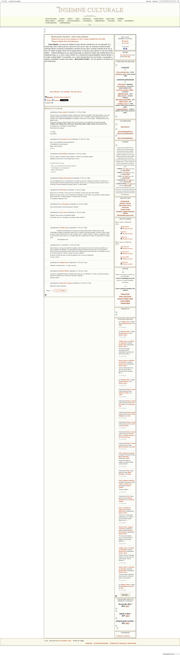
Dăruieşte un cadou (127, 228)
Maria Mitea (125, 426)
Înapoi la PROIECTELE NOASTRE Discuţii (65, 41)
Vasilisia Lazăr (64, 228)
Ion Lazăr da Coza (63, 39)
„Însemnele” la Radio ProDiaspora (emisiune (125, 212)
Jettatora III (122, 345)
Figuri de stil (125, 207)
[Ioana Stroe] (117, 235)
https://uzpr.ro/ (125, 127)
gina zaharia (63, 112)
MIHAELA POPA (123, 94)
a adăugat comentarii (128, 453)
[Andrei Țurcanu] (117, 249)
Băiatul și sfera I (127, 323)
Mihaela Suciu (64, 262)
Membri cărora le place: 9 (62, 97)
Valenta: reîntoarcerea (125, 484)
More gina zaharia (76, 92)
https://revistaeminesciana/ (125, 138)
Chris (120, 325)
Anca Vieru (63, 212)
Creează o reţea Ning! (14, 1)
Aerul (133, 424)
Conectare (155, 1)
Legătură (51, 112)
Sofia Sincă (63, 190)
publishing (67, 92)
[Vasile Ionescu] (117, 265)
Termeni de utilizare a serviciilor (123, 643)
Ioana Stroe (123, 232)
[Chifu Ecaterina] (117, 255)
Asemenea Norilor (124, 393)
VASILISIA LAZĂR (120, 74)
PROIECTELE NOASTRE (97, 39)
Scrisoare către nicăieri (126, 531)
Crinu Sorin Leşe (125, 437)
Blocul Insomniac (123, 447)
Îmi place (50, 97)
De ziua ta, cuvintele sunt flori (126, 434)
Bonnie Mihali (64, 271)
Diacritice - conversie (125, 203)
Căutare (178, 1)
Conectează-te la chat (168, 654)
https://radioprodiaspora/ (125, 131)
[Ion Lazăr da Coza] (47, 40)
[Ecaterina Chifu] (117, 260)
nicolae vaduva (123, 335)
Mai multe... (125, 595)
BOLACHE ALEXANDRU (123, 99)
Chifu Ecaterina (125, 252)
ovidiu (120, 395)
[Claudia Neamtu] (117, 229)
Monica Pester (125, 294)
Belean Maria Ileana (65, 178)
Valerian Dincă (125, 303)
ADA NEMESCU (121, 86)
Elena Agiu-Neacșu (125, 296)
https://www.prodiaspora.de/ (125, 133)
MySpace (49, 100)
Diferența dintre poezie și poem (125, 215)
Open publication (55, 92)
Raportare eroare (101, 643)
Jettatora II (126, 333)
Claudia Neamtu (125, 226)
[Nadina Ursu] (117, 240)
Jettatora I (126, 381)
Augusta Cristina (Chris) (125, 298)
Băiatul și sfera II (128, 586)
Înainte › (63, 290)
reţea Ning (127, 57)
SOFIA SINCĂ (122, 84)
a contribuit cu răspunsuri (126, 342)
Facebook (56, 100)
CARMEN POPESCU (122, 109)
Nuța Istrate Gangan (66, 283)
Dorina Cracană (130, 389)
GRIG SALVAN (122, 96)
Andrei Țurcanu (125, 246)
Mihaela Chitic (125, 331)
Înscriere (148, 1)
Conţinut (46, 295)
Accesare (126, 43)
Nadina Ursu (124, 237)
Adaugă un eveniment (123, 636)
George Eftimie (125, 301)
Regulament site (125, 201)
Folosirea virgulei (125, 209)
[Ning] (4, 1)
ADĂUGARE (126, 170)
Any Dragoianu (64, 204)
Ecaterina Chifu (125, 257)
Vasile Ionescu (124, 262)
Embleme (89, 643)
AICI (127, 169)
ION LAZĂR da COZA (122, 72)
